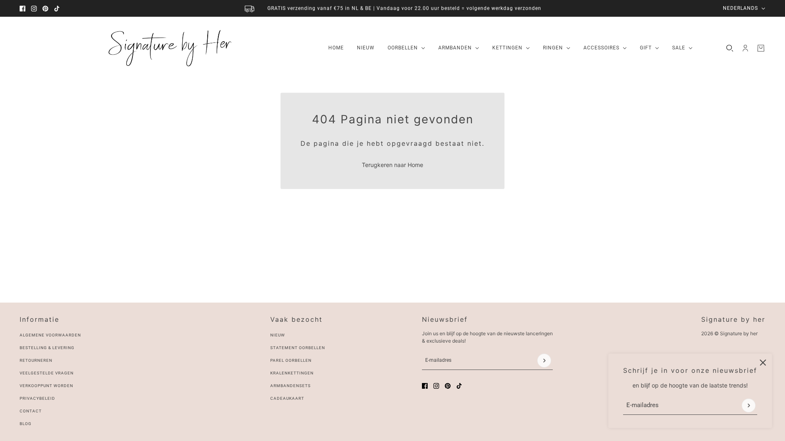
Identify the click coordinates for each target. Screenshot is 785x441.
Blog (25, 423)
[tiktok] (56, 8)
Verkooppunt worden (46, 385)
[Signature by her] (167, 48)
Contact (31, 411)
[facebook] (22, 8)
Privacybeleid (37, 398)
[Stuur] (749, 405)
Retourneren (36, 360)
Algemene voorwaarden (50, 335)
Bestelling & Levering (47, 347)
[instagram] (33, 8)
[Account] (745, 48)
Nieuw (277, 335)
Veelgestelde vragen (47, 373)
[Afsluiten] (763, 363)
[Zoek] (729, 48)
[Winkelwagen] (760, 48)
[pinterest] (45, 8)
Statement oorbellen (297, 347)
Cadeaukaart (287, 398)
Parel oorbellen (291, 360)
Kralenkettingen (292, 373)
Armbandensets (290, 385)
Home (415, 164)
